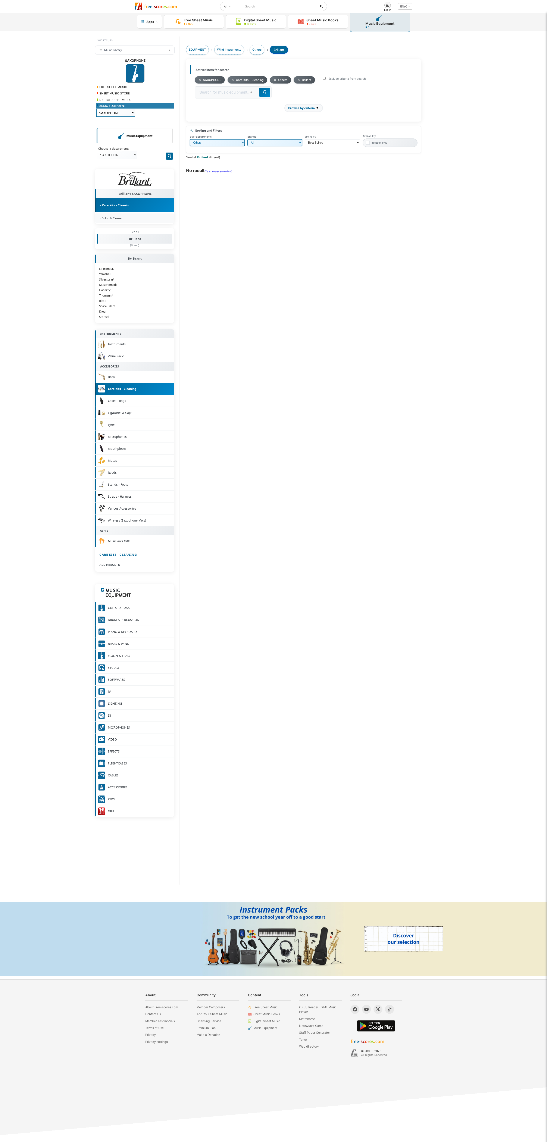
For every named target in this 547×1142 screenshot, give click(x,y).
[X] (377, 1009)
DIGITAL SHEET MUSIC (115, 99)
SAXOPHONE (212, 80)
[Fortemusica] (354, 1053)
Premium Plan (206, 1028)
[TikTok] (389, 1009)
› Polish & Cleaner (110, 218)
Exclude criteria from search (347, 78)
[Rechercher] (321, 6)
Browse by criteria (301, 108)
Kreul (103, 311)
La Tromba (106, 269)
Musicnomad (108, 285)
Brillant (135, 239)
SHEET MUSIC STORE (114, 93)
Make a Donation (208, 1034)
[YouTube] (366, 1009)
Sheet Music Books (266, 1014)
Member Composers (211, 1007)
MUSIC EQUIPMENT (112, 105)
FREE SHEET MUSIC (113, 87)
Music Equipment (265, 1028)
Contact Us (153, 1014)
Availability (369, 136)
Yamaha (105, 274)
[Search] (169, 156)
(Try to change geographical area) (218, 171)
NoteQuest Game (311, 1025)
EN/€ (403, 6)
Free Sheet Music (265, 1007)
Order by (310, 136)
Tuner (303, 1039)
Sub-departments (201, 136)
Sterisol (104, 317)
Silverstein (106, 279)
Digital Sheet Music (266, 1021)
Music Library (113, 50)
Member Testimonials (160, 1021)
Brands (251, 136)
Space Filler (107, 306)
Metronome (307, 1019)
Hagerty (105, 290)
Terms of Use (154, 1028)
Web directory (309, 1046)
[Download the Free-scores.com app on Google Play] (376, 1026)
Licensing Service (209, 1021)
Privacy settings (156, 1042)
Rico (102, 301)
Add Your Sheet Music (212, 1014)
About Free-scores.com (161, 1007)
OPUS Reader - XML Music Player (318, 1009)
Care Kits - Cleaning (118, 554)
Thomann (106, 295)
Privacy (150, 1034)
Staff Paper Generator (314, 1032)
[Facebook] (354, 1009)
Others (282, 80)
